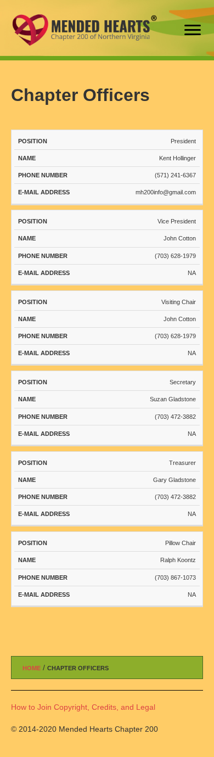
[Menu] (192, 30)
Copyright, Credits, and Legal (104, 707)
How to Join (31, 707)
